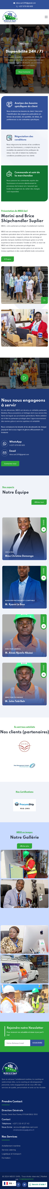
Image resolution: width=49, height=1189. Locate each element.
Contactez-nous (10, 464)
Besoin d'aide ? (39, 1184)
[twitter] (24, 1184)
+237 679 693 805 (25, 6)
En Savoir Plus (24, 69)
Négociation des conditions (24, 138)
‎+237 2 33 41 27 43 (21, 1123)
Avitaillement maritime (11, 1146)
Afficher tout (39, 502)
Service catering (9, 1150)
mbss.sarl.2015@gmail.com (26, 3)
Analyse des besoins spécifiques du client (26, 105)
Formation (6, 1158)
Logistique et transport (11, 1154)
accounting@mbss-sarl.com (26, 1127)
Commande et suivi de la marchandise (27, 174)
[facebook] (18, 1184)
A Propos (7, 259)
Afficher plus (24, 846)
